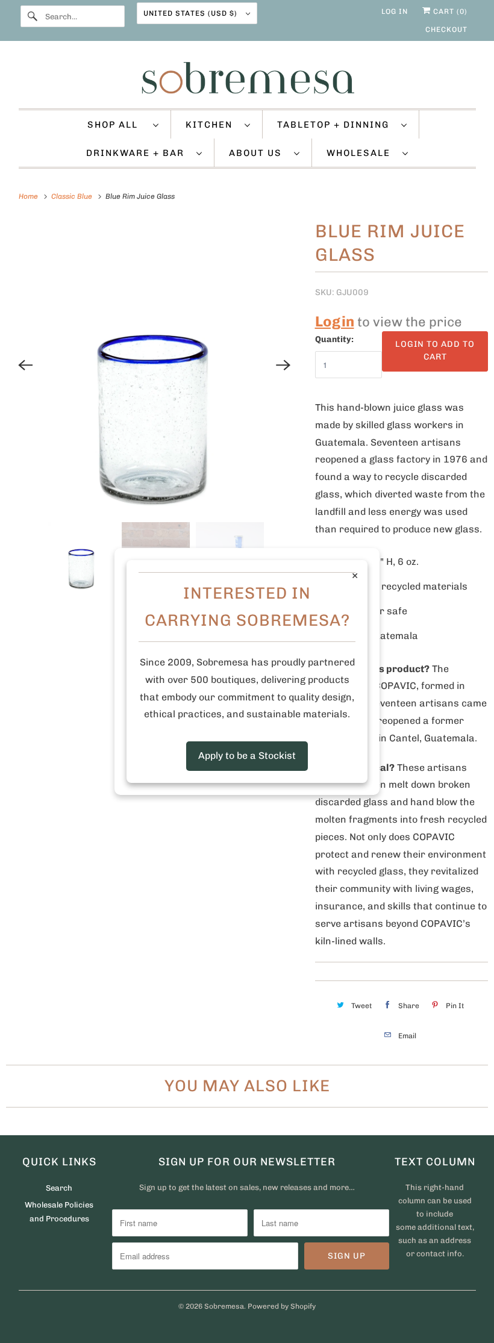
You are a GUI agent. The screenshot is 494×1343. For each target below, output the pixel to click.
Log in (394, 11)
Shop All (117, 124)
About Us (258, 153)
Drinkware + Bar (138, 153)
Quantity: (334, 339)
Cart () (449, 11)
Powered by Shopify (282, 1306)
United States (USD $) (191, 13)
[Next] (283, 365)
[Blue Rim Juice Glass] (154, 365)
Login (334, 321)
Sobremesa (224, 1306)
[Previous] (25, 365)
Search (59, 1187)
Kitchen (212, 124)
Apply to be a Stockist (247, 755)
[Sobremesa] (247, 77)
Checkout (446, 29)
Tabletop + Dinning (336, 124)
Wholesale (361, 153)
